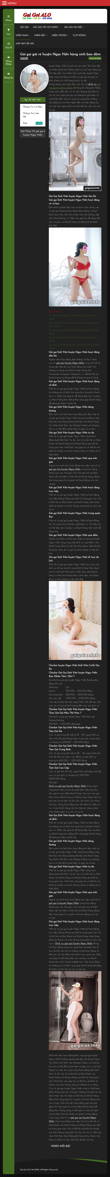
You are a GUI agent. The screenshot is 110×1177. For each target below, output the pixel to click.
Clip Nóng (79, 35)
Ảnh (30, 123)
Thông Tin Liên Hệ (31, 115)
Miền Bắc (39, 35)
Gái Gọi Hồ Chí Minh (45, 27)
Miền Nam (22, 35)
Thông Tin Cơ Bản (32, 107)
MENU (11, 3)
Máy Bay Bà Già (25, 44)
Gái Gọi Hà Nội (73, 27)
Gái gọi (24, 27)
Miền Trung (59, 35)
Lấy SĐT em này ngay (34, 100)
